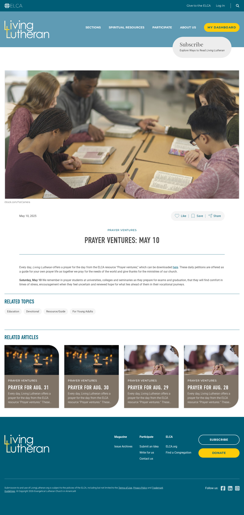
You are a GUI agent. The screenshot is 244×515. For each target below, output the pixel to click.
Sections (93, 27)
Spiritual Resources (126, 27)
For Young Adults (83, 311)
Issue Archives (123, 446)
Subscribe (219, 439)
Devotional (32, 311)
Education (13, 311)
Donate (219, 453)
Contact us (146, 458)
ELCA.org (171, 446)
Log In (220, 5)
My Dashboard (222, 27)
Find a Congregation (178, 452)
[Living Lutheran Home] (26, 29)
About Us (188, 27)
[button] (237, 6)
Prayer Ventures (122, 230)
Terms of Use (125, 487)
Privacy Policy (140, 487)
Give (199, 5)
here (175, 267)
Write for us (147, 452)
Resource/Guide (55, 311)
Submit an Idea (149, 446)
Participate (162, 27)
